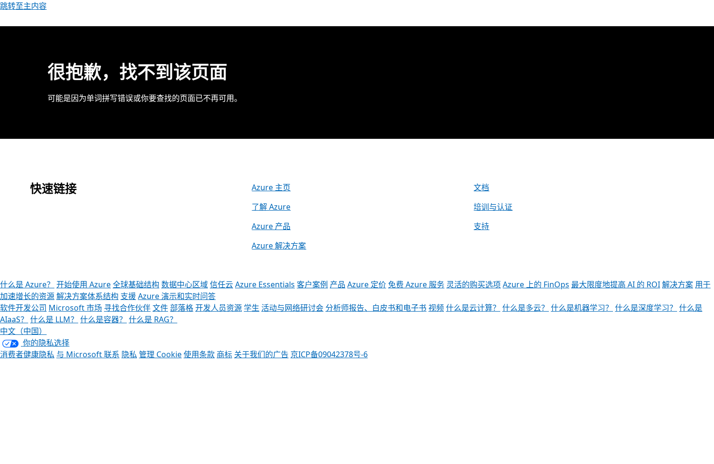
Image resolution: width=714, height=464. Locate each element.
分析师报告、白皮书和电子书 (375, 307)
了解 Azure (271, 206)
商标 (224, 354)
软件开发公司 (23, 307)
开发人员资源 (218, 307)
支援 (128, 296)
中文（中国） (23, 331)
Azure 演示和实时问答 (177, 296)
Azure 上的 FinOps (536, 284)
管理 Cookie (160, 354)
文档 (481, 187)
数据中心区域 (184, 284)
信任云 (221, 284)
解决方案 (677, 284)
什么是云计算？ (473, 307)
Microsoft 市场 (75, 307)
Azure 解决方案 (279, 245)
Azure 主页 (271, 187)
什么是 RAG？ (153, 319)
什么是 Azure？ (27, 284)
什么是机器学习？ (582, 307)
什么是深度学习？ (646, 307)
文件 (160, 307)
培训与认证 (493, 206)
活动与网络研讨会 (292, 307)
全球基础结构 (136, 284)
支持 (481, 226)
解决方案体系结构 (87, 296)
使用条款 (199, 354)
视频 (436, 307)
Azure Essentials (265, 284)
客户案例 (312, 284)
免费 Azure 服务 (416, 284)
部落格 (181, 307)
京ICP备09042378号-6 (329, 354)
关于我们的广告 (261, 354)
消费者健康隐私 (27, 354)
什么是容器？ (103, 319)
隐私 (129, 354)
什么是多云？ (525, 307)
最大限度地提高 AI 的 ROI (615, 284)
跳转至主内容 (23, 5)
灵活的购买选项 (473, 284)
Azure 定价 (366, 284)
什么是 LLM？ (54, 319)
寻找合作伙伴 (127, 307)
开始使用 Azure (83, 284)
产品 (337, 284)
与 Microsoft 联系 (87, 354)
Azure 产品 (271, 226)
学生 (251, 307)
